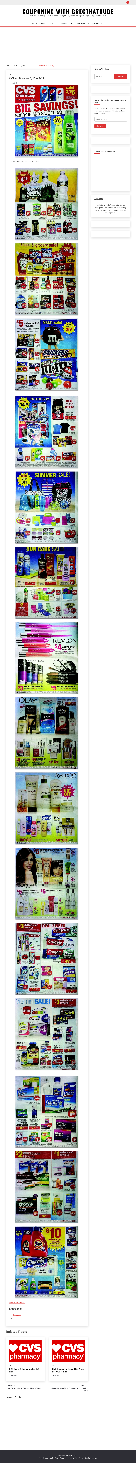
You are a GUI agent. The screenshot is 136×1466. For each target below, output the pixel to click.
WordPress (59, 1458)
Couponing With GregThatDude (68, 11)
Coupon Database (65, 23)
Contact (43, 23)
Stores (50, 23)
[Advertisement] (68, 43)
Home (34, 23)
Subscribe (100, 126)
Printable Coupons (95, 23)
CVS (10, 74)
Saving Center (79, 23)
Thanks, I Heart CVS (17, 1303)
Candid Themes (91, 1458)
